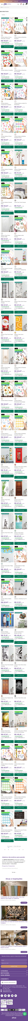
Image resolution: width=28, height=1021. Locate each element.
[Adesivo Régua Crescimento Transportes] (20, 256)
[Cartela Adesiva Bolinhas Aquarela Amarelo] (20, 422)
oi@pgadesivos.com (7, 991)
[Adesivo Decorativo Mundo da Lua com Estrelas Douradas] (20, 719)
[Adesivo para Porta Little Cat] (7, 521)
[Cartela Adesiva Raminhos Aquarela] (20, 25)
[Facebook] (2, 995)
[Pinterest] (9, 995)
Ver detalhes (7, 46)
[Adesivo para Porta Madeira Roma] (20, 488)
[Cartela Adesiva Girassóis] (7, 389)
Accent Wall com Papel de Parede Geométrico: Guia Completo (14, 922)
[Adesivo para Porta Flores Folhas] (20, 289)
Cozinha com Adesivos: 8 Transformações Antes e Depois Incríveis (14, 947)
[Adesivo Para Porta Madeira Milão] (7, 223)
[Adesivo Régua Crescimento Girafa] (7, 620)
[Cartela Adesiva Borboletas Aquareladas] (7, 422)
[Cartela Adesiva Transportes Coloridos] (7, 91)
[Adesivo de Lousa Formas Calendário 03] (20, 818)
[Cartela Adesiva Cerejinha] (7, 58)
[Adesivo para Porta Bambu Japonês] (7, 653)
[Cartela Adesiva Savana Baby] (7, 190)
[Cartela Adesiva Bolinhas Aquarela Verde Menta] (7, 785)
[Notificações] (21, 4)
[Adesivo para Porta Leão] (20, 686)
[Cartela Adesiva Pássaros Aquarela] (20, 356)
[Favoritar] (13, 19)
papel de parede (5, 863)
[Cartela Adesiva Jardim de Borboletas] (20, 91)
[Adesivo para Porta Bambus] (7, 488)
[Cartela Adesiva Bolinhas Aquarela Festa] (20, 124)
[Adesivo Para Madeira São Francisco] (7, 686)
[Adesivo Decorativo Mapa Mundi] (7, 554)
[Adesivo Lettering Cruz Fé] (20, 587)
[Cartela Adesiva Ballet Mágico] (7, 587)
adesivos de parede (18, 862)
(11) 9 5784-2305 (6, 990)
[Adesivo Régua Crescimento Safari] (7, 455)
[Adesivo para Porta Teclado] (7, 289)
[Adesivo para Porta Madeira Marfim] (7, 356)
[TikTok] (12, 995)
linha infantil (13, 863)
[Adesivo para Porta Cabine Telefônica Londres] (20, 455)
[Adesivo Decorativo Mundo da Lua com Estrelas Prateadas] (15, 729)
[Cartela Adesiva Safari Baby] (20, 752)
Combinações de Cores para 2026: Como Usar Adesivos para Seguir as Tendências (12, 897)
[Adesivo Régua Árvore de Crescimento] (20, 157)
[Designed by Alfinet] (14, 1017)
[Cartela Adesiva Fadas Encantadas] (20, 554)
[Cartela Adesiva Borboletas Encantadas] (20, 389)
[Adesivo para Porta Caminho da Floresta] (7, 719)
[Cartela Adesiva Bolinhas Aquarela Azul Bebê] (7, 818)
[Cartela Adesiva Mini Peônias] (20, 223)
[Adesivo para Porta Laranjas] (20, 323)
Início (2, 7)
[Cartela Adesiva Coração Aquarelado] (7, 256)
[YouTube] (15, 995)
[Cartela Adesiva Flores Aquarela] (7, 124)
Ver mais (13, 872)
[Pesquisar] (18, 4)
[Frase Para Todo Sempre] (20, 190)
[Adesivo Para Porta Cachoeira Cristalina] (20, 521)
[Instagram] (5, 995)
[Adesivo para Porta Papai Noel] (7, 323)
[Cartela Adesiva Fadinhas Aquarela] (7, 157)
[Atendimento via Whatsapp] (25, 1014)
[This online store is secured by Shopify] (4, 1000)
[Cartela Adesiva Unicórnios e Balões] (7, 752)
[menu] (2, 4)
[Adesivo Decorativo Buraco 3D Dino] (20, 620)
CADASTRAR (14, 966)
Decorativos (6, 7)
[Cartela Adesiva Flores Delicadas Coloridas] (7, 25)
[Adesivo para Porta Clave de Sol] (20, 653)
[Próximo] (23, 849)
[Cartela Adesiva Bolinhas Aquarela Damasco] (20, 785)
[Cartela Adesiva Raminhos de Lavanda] (20, 58)
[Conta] (23, 4)
